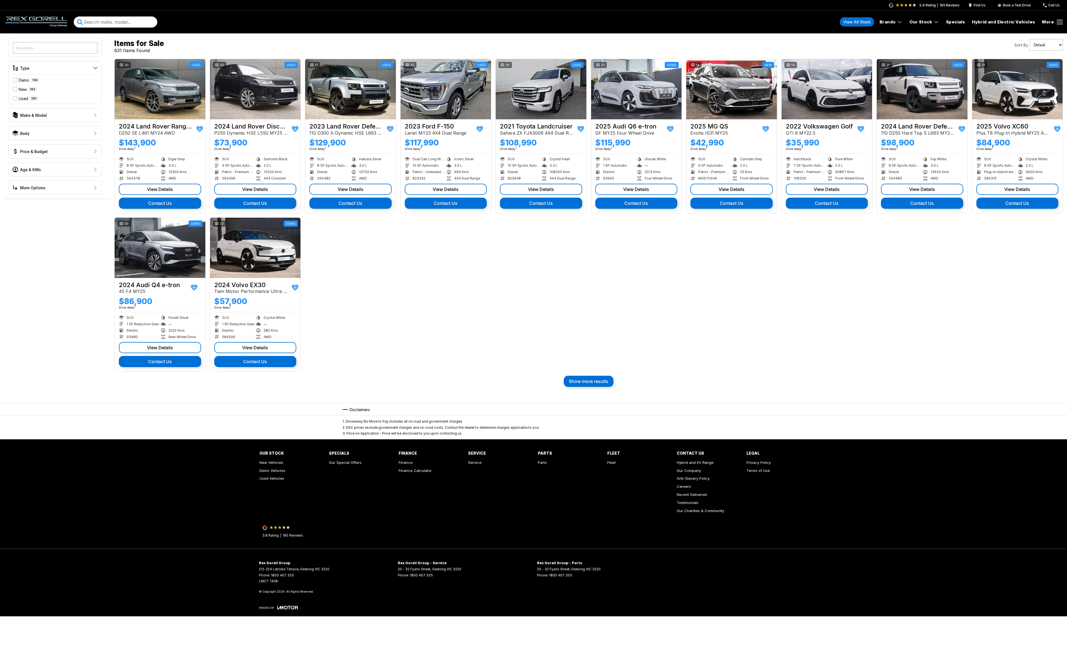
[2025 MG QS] (731, 89)
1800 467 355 (282, 575)
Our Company (689, 470)
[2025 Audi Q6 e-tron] (636, 89)
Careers (684, 486)
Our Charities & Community (700, 510)
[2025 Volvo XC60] (1017, 89)
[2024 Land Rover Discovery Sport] (255, 89)
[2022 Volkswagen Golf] (827, 89)
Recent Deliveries (692, 494)
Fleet (611, 462)
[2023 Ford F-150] (446, 89)
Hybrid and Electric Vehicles (1003, 22)
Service (474, 462)
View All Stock (857, 22)
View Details (160, 189)
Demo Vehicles (272, 470)
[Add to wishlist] (200, 129)
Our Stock (920, 22)
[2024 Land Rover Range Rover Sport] (160, 89)
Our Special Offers (345, 462)
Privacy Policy (758, 462)
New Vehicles (271, 462)
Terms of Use (758, 470)
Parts (542, 462)
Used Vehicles (271, 478)
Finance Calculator (415, 470)
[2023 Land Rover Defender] (350, 89)
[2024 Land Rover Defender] (922, 89)
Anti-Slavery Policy (693, 478)
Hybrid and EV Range (695, 462)
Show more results (588, 381)
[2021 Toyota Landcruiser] (541, 89)
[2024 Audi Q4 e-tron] (160, 248)
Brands (887, 22)
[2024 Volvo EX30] (255, 248)
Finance (406, 462)
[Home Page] (36, 22)
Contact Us (160, 203)
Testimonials (688, 502)
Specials (955, 22)
